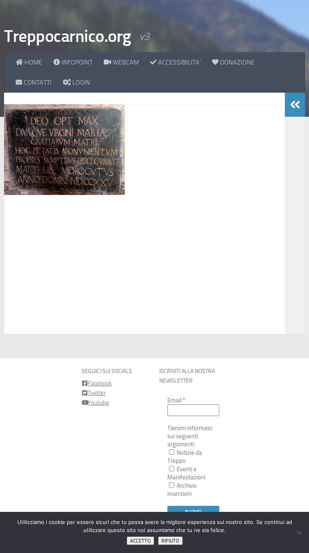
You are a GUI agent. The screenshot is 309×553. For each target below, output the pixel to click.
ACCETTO (140, 541)
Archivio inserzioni (182, 489)
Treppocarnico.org (67, 36)
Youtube (98, 402)
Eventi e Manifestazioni (186, 473)
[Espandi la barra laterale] (295, 105)
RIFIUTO (170, 541)
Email (176, 400)
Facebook (100, 383)
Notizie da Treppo (184, 456)
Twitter (97, 393)
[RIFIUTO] (299, 532)
